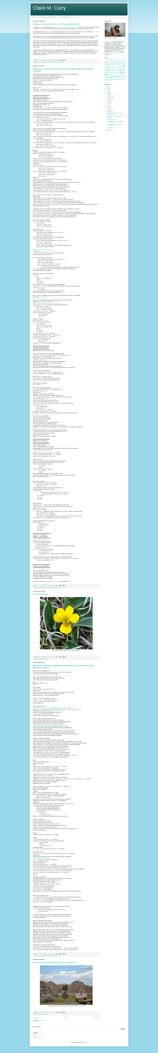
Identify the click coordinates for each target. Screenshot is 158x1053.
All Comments (38, 1037)
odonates (106, 76)
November (109, 97)
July (108, 101)
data (40, 87)
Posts (36, 1035)
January (109, 127)
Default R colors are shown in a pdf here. (43, 249)
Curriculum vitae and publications (48, 16)
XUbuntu (68, 50)
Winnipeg (109, 66)
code (40, 587)
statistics (107, 79)
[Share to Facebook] (63, 60)
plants (47, 658)
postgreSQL (122, 76)
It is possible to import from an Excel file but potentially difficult (48, 724)
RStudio (106, 63)
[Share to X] (62, 60)
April (108, 107)
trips (114, 79)
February (109, 111)
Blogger (85, 1042)
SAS (109, 63)
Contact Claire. (118, 52)
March (108, 109)
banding (118, 66)
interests (112, 44)
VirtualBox (49, 31)
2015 (107, 94)
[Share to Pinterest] (65, 60)
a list (46, 398)
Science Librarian (117, 51)
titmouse (111, 79)
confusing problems (109, 67)
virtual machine (57, 62)
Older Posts (96, 1018)
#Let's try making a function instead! (41, 858)
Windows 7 (119, 64)
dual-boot (120, 69)
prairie (106, 77)
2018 (107, 88)
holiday (110, 72)
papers (110, 76)
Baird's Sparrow (108, 59)
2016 (107, 92)
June (108, 103)
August (109, 99)
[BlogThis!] (60, 60)
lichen (113, 74)
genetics (113, 70)
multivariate (123, 74)
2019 (107, 86)
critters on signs (42, 1014)
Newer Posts (36, 1018)
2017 (107, 90)
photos (44, 658)
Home (66, 1018)
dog (116, 69)
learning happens (46, 62)
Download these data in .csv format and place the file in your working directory (52, 707)
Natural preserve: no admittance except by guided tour (54, 962)
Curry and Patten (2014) (57, 710)
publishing (111, 77)
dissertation (112, 69)
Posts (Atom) (42, 1020)
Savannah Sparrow (115, 63)
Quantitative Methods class (54, 587)
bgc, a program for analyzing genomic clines (65, 27)
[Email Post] (56, 60)
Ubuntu (94, 31)
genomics (41, 62)
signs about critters (120, 77)
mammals (117, 74)
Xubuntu (62, 62)
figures (109, 70)
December (109, 96)
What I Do (34, 16)
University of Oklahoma (110, 52)
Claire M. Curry (49, 8)
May (108, 105)
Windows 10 (113, 64)
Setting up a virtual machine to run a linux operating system (56, 24)
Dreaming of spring (40, 594)
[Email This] (58, 60)
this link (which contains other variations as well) (47, 303)
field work (41, 658)
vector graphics (118, 79)
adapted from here (44, 297)
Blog (37, 62)
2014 (107, 130)
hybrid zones (116, 72)
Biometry (115, 59)
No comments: (51, 60)
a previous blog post (52, 581)
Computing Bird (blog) (64, 16)
